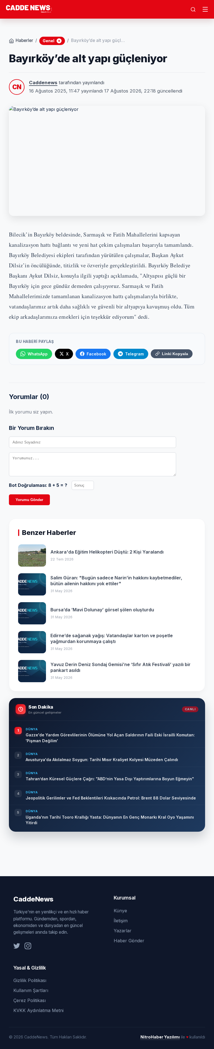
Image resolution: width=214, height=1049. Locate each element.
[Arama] (193, 9)
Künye (120, 910)
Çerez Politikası (29, 1000)
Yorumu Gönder (29, 500)
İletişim (121, 920)
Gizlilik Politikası (29, 980)
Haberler (24, 40)
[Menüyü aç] (205, 9)
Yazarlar (123, 930)
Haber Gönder (129, 940)
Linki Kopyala (175, 354)
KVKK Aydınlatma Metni (38, 1010)
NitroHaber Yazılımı (160, 1037)
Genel (51, 40)
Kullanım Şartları (30, 990)
